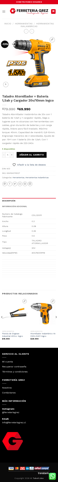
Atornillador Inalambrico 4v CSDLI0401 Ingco (42, 334)
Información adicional (14, 206)
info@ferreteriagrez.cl (14, 422)
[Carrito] (53, 11)
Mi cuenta (7, 361)
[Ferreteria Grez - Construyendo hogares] (29, 11)
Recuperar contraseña (14, 366)
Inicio (7, 23)
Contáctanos (9, 392)
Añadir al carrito (31, 154)
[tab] (29, 201)
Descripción (8, 201)
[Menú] (3, 11)
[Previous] (2, 323)
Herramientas (24, 23)
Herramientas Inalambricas (37, 25)
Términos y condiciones (15, 371)
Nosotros (7, 387)
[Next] (56, 323)
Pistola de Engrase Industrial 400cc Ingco (12, 334)
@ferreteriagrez (10, 412)
